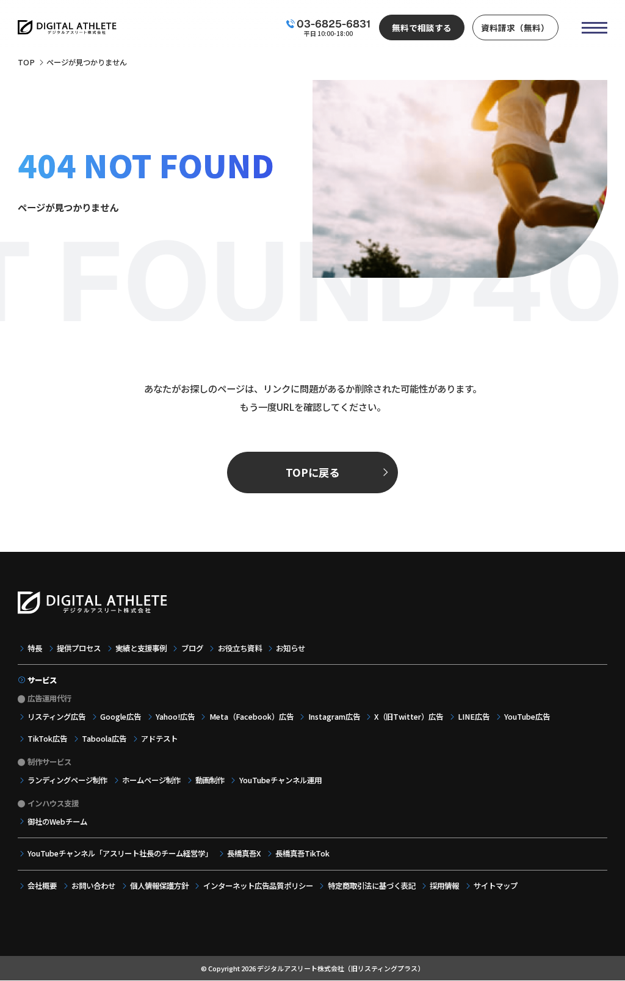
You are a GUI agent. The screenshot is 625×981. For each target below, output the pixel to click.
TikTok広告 (47, 738)
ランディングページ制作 (67, 780)
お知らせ (290, 648)
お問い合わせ (93, 885)
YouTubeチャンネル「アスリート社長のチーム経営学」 (119, 853)
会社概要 (42, 885)
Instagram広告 (333, 716)
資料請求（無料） (515, 27)
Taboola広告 (104, 738)
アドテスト (159, 738)
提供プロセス (79, 648)
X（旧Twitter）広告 (408, 716)
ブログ (192, 648)
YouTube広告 (527, 716)
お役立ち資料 (239, 648)
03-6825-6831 (333, 24)
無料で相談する (422, 27)
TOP (26, 62)
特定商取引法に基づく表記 (371, 885)
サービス (42, 680)
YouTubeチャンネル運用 (280, 780)
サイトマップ (496, 885)
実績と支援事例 (141, 648)
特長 (34, 648)
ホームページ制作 (151, 780)
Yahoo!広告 (175, 716)
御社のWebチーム (57, 821)
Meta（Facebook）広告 (251, 716)
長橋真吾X (244, 853)
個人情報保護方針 (159, 885)
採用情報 (444, 885)
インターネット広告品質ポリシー (257, 885)
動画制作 (210, 780)
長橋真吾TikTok (302, 853)
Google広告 (120, 716)
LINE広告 (474, 716)
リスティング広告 (56, 716)
